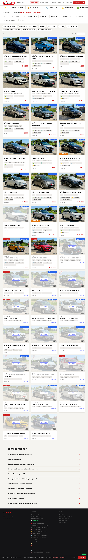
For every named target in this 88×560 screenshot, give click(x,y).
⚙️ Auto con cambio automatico (39, 535)
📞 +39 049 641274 (36, 516)
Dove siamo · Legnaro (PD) (44, 29)
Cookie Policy (54, 557)
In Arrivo (53, 2)
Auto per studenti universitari (11, 29)
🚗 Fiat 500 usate (35, 539)
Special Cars (44, 2)
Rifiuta (74, 557)
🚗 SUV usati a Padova (36, 529)
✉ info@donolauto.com (37, 518)
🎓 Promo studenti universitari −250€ (40, 548)
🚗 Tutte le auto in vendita (37, 523)
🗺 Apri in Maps (63, 522)
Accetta (82, 557)
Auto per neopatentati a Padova (28, 26)
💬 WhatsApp (34, 520)
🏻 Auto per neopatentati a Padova (39, 525)
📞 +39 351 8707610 (36, 514)
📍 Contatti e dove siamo (37, 546)
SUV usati (42, 26)
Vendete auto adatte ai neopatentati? (20, 454)
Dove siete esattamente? (16, 498)
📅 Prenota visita (79, 2)
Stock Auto (34, 2)
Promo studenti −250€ (29, 29)
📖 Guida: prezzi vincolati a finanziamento (41, 552)
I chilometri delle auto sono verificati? (20, 489)
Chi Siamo (61, 2)
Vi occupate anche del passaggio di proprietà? (23, 503)
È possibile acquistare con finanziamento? (21, 464)
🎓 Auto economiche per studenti (39, 527)
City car (62, 26)
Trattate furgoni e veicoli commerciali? (20, 484)
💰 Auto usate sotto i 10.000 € (39, 531)
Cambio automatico (72, 26)
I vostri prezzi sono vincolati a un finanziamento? (23, 469)
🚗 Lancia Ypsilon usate (37, 542)
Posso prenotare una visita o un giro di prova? (22, 479)
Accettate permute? (14, 459)
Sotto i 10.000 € (52, 26)
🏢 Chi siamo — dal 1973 (37, 550)
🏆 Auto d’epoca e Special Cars (39, 544)
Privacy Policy (62, 557)
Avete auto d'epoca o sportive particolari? (21, 493)
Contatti (69, 2)
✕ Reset (22, 20)
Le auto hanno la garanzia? (16, 474)
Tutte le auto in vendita (9, 26)
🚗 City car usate (35, 533)
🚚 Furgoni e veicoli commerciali (39, 537)
